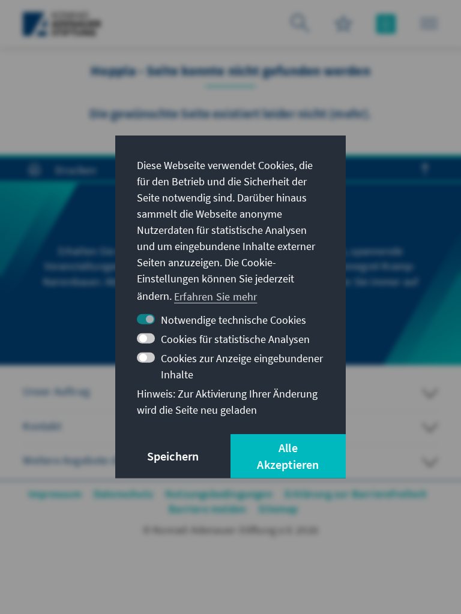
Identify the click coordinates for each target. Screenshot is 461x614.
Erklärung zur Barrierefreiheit (356, 494)
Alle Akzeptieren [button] (288, 456)
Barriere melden (207, 509)
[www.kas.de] (62, 24)
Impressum (55, 494)
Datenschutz (123, 494)
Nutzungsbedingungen (219, 494)
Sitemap (278, 509)
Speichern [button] (173, 456)
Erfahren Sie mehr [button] (215, 296)
